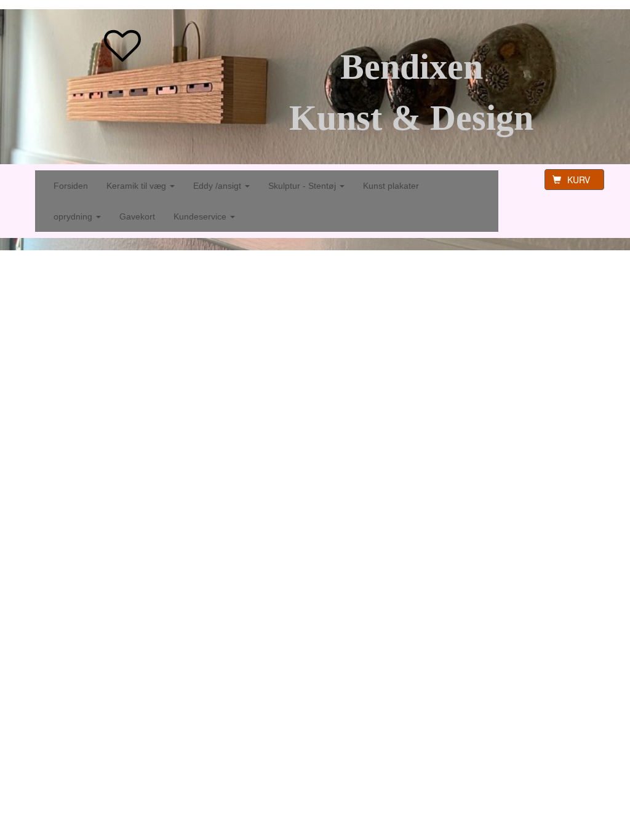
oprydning (74, 216)
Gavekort (137, 216)
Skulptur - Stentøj (303, 186)
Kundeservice (201, 216)
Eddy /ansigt (218, 186)
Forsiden (71, 186)
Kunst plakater (391, 186)
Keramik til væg (137, 186)
